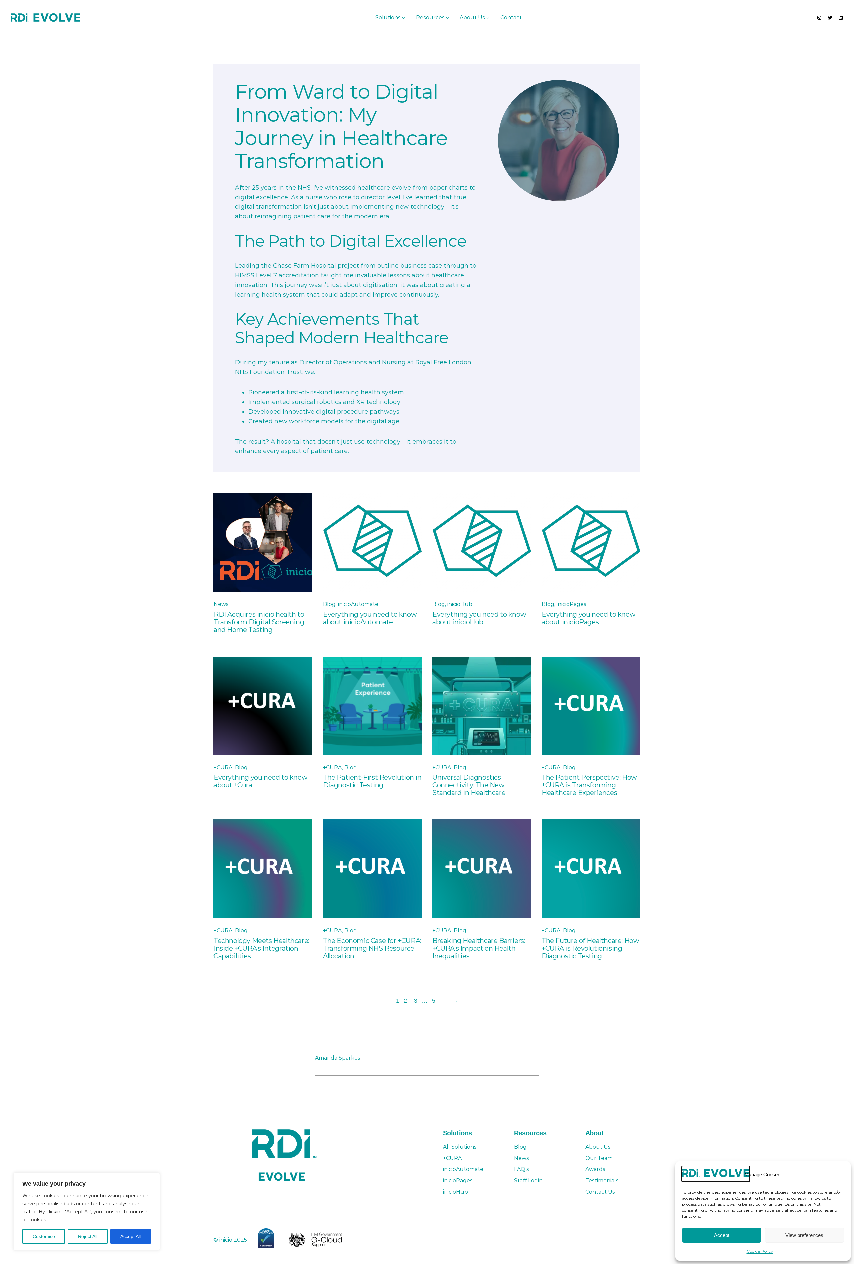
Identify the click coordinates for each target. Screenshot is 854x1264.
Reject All (87, 1236)
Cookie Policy (760, 1251)
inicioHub (459, 604)
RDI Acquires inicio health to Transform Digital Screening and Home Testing (259, 622)
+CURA (223, 767)
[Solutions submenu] (403, 17)
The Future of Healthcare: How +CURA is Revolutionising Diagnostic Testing (590, 948)
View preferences (804, 1235)
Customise (44, 1236)
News (221, 604)
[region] (86, 1212)
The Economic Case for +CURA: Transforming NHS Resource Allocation (372, 948)
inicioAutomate (358, 604)
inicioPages (571, 604)
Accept (721, 1235)
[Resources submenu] (447, 17)
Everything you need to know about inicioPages (588, 618)
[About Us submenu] (488, 17)
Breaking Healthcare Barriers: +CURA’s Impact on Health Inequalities (478, 948)
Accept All (130, 1236)
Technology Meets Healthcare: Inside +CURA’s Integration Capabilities (261, 948)
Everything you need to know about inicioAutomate (370, 618)
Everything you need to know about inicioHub (479, 618)
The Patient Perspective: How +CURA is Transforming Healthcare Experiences (589, 785)
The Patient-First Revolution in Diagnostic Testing (372, 781)
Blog (329, 604)
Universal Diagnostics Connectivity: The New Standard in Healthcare (468, 785)
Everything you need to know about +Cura (260, 781)
